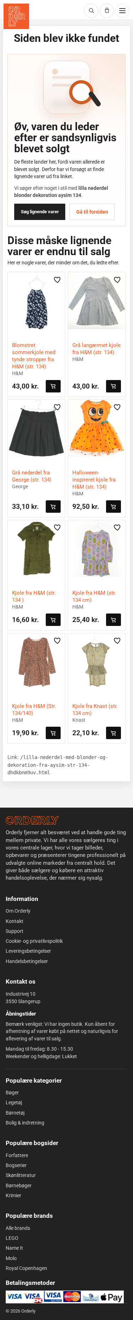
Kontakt (14, 921)
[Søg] (91, 11)
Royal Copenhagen (26, 1268)
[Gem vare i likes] (57, 279)
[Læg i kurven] (53, 386)
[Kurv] (107, 11)
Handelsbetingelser (27, 961)
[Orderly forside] (16, 16)
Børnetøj (15, 1113)
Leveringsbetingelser (28, 951)
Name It (14, 1248)
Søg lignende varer (40, 211)
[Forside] (32, 820)
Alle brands (18, 1228)
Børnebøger (19, 1185)
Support (14, 931)
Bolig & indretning (25, 1123)
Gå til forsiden (92, 212)
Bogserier (16, 1165)
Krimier (13, 1195)
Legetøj (14, 1102)
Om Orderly (18, 911)
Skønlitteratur (21, 1175)
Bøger (12, 1092)
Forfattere (17, 1155)
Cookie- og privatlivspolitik (34, 941)
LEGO (12, 1238)
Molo (11, 1258)
